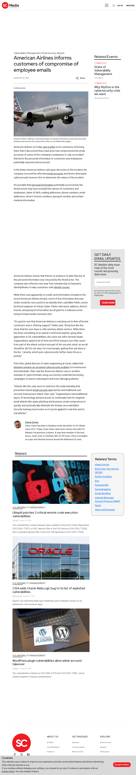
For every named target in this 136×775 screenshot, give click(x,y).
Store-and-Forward (105, 509)
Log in (120, 6)
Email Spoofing (103, 493)
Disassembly (102, 485)
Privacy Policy (98, 295)
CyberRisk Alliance (53, 747)
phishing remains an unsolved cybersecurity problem (42, 367)
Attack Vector (102, 464)
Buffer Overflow (103, 476)
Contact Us (50, 752)
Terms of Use (113, 293)
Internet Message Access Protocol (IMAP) (107, 499)
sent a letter (49, 147)
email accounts (55, 173)
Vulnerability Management (27, 53)
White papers (104, 752)
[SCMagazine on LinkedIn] (28, 754)
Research (103, 747)
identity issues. (62, 287)
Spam (98, 505)
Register (130, 6)
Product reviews (105, 742)
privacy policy (8, 771)
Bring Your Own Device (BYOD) (107, 470)
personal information (42, 185)
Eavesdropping (103, 489)
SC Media (50, 742)
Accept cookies (122, 765)
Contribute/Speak (78, 747)
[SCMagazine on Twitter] (21, 754)
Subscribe (108, 302)
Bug (97, 480)
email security (40, 390)
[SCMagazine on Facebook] (14, 754)
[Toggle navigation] (107, 5)
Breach (60, 53)
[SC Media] (10, 5)
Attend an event (77, 752)
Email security (49, 53)
